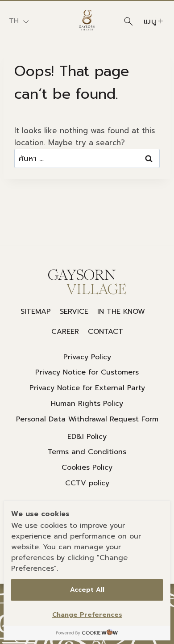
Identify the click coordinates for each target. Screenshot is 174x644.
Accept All (87, 589)
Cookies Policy (87, 467)
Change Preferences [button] (87, 614)
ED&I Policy (87, 436)
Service (74, 311)
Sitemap (36, 311)
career (65, 331)
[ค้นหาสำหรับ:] (87, 158)
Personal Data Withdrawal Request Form (87, 419)
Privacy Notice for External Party (87, 388)
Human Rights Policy (87, 403)
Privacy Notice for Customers (87, 372)
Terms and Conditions (87, 451)
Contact (105, 331)
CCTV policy (87, 483)
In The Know (121, 311)
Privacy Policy (87, 357)
